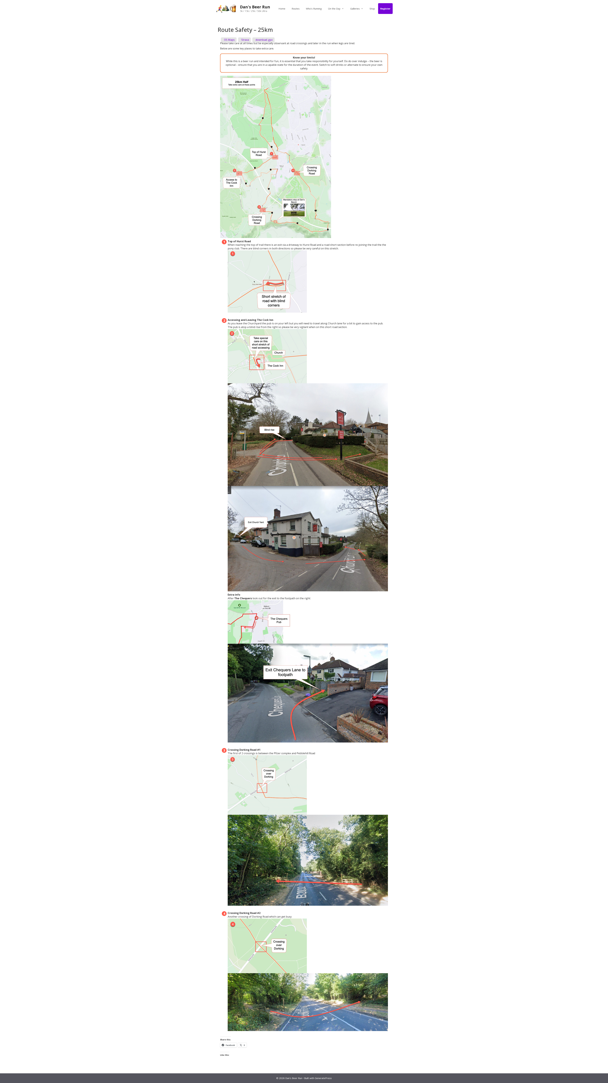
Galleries (355, 8)
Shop (372, 8)
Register (385, 8)
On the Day (334, 8)
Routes (296, 8)
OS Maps (229, 40)
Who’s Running (314, 8)
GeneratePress (323, 1078)
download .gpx (264, 40)
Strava (245, 40)
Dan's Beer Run (255, 7)
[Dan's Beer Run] (226, 8)
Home (282, 8)
